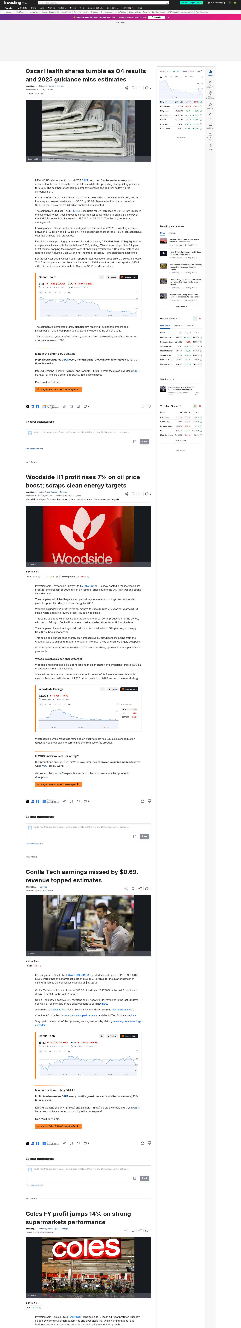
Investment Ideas (158, 12)
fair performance (122, 1009)
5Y (65, 292)
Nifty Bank (164, 111)
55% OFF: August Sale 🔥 (191, 3)
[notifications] (229, 2)
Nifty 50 (163, 102)
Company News (135, 12)
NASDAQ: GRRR (78, 975)
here (104, 1003)
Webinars (165, 379)
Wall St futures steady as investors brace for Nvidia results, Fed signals (184, 296)
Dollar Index (165, 129)
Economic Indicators (81, 12)
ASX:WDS (87, 585)
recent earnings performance (80, 1015)
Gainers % (178, 326)
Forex (44, 12)
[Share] (126, 88)
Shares (200, 71)
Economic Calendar (95, 8)
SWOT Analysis (173, 12)
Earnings (146, 12)
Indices (176, 71)
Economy (94, 12)
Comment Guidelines (34, 449)
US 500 (163, 120)
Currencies (164, 71)
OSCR (85, 180)
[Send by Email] (78, 406)
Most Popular (21, 12)
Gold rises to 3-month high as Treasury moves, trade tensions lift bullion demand (185, 267)
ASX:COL (75, 1316)
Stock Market (66, 12)
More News (180, 306)
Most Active (165, 326)
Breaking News (34, 12)
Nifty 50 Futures (166, 115)
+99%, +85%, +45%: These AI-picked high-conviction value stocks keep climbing (185, 282)
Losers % (190, 326)
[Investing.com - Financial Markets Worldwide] (15, 3)
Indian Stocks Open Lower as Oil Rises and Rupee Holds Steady (185, 253)
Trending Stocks (169, 406)
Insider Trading (120, 12)
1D (41, 292)
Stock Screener (113, 8)
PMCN (75, 210)
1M (50, 292)
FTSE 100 (164, 124)
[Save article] (133, 88)
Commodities (54, 12)
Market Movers (168, 318)
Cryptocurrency (106, 12)
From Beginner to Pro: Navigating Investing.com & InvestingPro (182, 388)
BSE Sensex (165, 106)
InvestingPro (58, 1009)
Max (69, 292)
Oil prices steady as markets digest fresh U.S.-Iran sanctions (184, 240)
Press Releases (202, 12)
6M (55, 292)
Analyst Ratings (187, 12)
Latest (8, 12)
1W (45, 292)
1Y (60, 292)
